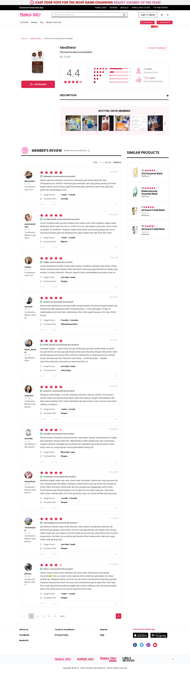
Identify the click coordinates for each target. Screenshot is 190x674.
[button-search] (124, 15)
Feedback (24, 635)
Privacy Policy (61, 635)
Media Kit (24, 640)
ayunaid (28, 306)
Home (24, 38)
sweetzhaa (30, 481)
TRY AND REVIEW (160, 8)
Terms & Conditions (64, 629)
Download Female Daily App (31, 8)
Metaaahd (30, 181)
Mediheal (145, 176)
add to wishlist (158, 48)
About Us (23, 629)
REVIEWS (113, 8)
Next (164, 123)
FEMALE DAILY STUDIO (141, 8)
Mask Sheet (36, 38)
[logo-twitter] (142, 645)
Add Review (40, 84)
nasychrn (29, 395)
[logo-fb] (135, 645)
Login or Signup (148, 14)
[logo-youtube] (155, 645)
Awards (103, 629)
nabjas (28, 267)
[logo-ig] (148, 645)
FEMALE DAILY (101, 8)
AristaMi (29, 438)
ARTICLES (124, 8)
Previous (64, 123)
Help (102, 635)
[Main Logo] (30, 15)
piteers (28, 573)
